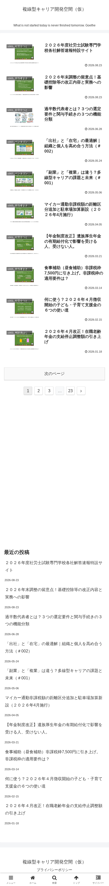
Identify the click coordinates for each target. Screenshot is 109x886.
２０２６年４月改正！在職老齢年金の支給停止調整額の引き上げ (53, 809)
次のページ (54, 373)
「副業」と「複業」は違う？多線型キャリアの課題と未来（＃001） (53, 674)
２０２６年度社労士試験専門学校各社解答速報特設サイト (53, 566)
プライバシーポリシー (54, 870)
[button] (98, 706)
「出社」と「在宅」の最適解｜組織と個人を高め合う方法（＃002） (53, 647)
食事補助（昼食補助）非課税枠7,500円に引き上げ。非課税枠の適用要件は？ (52, 755)
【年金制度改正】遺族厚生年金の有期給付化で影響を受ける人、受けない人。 (53, 728)
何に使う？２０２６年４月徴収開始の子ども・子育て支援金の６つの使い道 (53, 782)
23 (70, 391)
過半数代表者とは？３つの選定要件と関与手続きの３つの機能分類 (53, 620)
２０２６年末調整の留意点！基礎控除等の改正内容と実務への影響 (53, 593)
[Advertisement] (54, 478)
